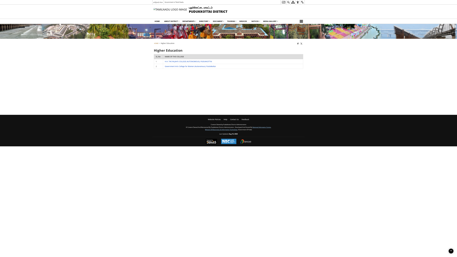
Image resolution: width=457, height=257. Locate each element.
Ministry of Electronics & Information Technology (221, 130)
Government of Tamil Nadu (174, 2)
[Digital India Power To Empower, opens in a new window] (246, 141)
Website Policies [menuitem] (214, 119)
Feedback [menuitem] (245, 119)
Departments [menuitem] (188, 21)
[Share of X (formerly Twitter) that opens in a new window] (301, 43)
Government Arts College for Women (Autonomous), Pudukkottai (190, 66)
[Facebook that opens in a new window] (297, 43)
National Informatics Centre (262, 127)
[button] (302, 21)
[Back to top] (451, 251)
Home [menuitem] (157, 21)
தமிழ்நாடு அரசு (158, 2)
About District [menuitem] (171, 21)
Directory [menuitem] (203, 21)
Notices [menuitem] (255, 21)
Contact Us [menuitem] (234, 119)
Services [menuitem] (243, 21)
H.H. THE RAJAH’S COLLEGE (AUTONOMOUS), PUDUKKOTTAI (188, 61)
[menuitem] (283, 2)
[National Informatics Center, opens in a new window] (228, 141)
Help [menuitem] (225, 119)
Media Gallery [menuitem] (269, 21)
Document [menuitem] (218, 21)
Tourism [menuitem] (231, 21)
